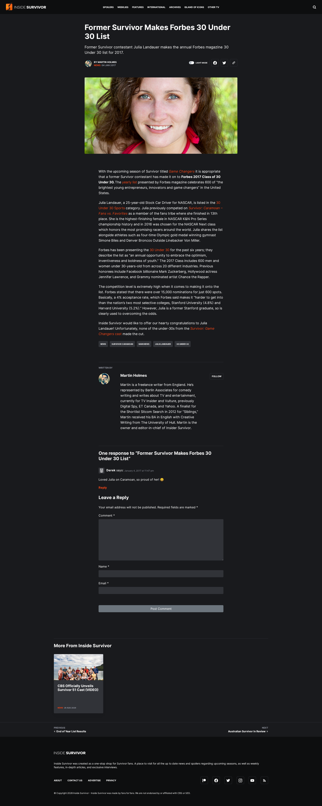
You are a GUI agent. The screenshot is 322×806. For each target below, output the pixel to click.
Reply (103, 487)
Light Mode (201, 63)
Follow (216, 376)
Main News (144, 344)
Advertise (94, 780)
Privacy (111, 780)
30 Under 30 (159, 250)
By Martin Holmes (105, 62)
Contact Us (74, 780)
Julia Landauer (163, 344)
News (97, 65)
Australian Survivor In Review (247, 731)
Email (104, 583)
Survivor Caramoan (122, 344)
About (58, 780)
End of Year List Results (71, 731)
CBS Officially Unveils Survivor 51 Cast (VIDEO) (78, 688)
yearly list (129, 182)
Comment (107, 515)
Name (104, 566)
